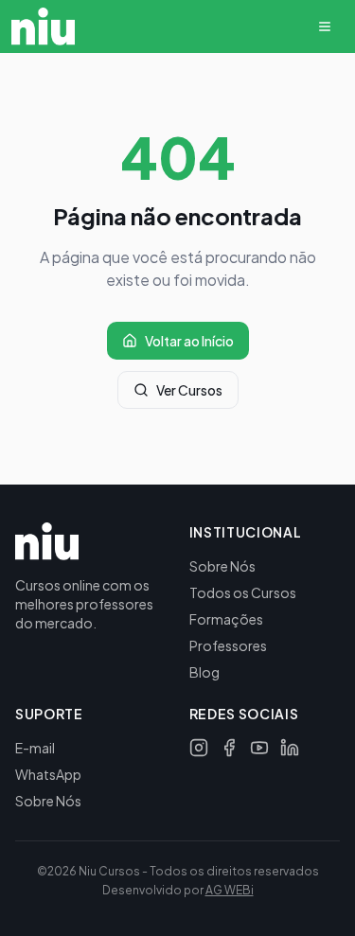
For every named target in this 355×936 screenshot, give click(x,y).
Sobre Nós (222, 565)
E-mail (35, 747)
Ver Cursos (189, 389)
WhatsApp (48, 774)
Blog (204, 671)
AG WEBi (229, 890)
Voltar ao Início (189, 340)
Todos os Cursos (242, 592)
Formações (226, 618)
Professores (228, 645)
